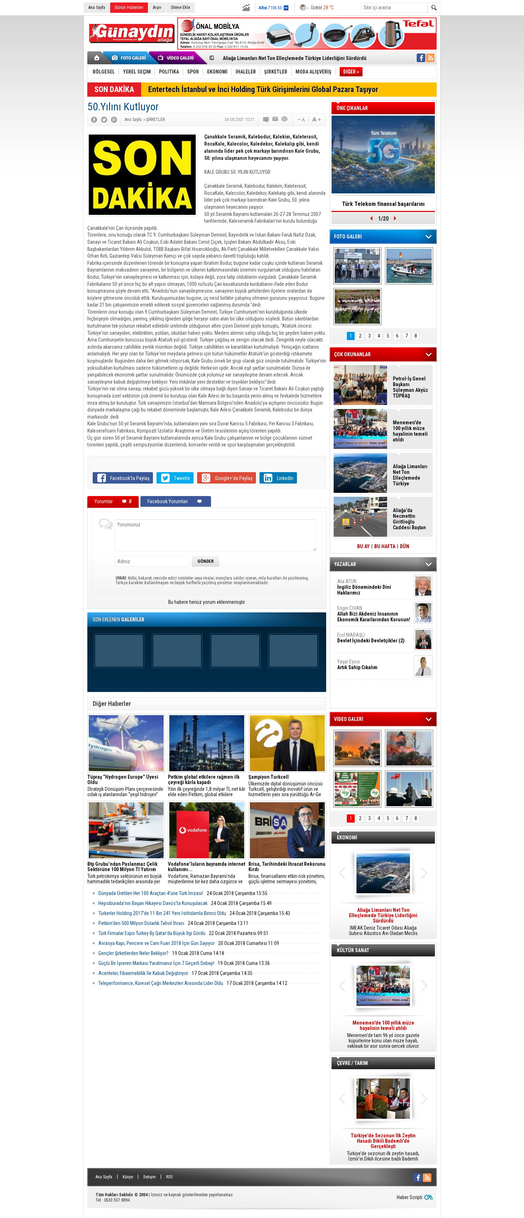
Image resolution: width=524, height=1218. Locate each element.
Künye (128, 1176)
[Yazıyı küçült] (301, 119)
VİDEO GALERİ (348, 719)
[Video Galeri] (176, 57)
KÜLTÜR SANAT (353, 950)
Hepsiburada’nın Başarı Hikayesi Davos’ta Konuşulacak (152, 903)
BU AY (363, 546)
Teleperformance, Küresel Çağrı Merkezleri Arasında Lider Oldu (160, 983)
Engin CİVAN (373, 613)
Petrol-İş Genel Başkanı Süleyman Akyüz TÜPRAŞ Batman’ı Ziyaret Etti (410, 387)
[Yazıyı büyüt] (316, 119)
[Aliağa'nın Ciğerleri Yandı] (409, 748)
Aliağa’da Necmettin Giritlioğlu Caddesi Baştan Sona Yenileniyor (409, 518)
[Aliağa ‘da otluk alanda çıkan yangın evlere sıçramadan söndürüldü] (357, 748)
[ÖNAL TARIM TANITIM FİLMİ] (357, 789)
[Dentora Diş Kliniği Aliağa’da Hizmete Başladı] (357, 265)
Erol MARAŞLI (371, 637)
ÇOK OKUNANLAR (352, 354)
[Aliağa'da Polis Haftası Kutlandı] (409, 789)
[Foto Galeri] (130, 57)
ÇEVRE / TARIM (352, 1063)
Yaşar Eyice (357, 664)
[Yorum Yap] (266, 119)
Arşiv (157, 7)
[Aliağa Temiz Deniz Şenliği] (409, 265)
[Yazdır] (285, 119)
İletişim (149, 1176)
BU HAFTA (384, 546)
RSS (169, 1176)
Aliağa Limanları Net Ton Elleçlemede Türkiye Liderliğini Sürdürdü (294, 58)
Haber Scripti (409, 1197)
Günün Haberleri (129, 7)
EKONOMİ (347, 837)
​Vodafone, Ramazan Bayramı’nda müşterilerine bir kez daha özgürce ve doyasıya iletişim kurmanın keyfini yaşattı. (206, 872)
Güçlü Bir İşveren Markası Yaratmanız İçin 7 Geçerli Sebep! (156, 963)
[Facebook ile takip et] (421, 58)
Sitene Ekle (180, 7)
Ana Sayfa (96, 7)
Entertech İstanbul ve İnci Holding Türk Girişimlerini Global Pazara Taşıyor (263, 89)
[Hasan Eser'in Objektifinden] (357, 306)
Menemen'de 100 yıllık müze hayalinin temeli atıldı (410, 431)
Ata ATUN (364, 587)
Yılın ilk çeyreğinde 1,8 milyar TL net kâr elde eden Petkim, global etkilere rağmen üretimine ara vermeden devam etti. (206, 785)
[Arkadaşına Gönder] (275, 119)
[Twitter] (104, 119)
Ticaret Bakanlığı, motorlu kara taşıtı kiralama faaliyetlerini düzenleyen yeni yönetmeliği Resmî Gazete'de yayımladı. (383, 922)
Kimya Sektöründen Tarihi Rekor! (383, 204)
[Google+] (114, 119)
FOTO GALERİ (348, 236)
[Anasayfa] (97, 57)
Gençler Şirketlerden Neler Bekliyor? (133, 953)
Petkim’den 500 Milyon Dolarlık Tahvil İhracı (141, 923)
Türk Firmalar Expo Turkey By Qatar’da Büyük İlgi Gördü (151, 933)
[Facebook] (94, 119)
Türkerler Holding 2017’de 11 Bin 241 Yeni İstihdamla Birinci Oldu (162, 913)
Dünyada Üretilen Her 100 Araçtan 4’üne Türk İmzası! (150, 893)
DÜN (404, 546)
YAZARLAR (345, 564)
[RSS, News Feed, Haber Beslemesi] (430, 58)
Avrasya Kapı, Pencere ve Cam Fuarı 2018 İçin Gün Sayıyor (156, 943)
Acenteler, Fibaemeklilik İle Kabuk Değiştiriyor (143, 973)
